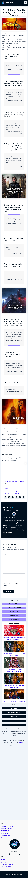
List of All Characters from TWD (11, 493)
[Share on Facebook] (5, 497)
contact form (22, 742)
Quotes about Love (14, 619)
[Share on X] (9, 497)
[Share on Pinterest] (12, 497)
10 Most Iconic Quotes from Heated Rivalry (14, 701)
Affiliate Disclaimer (6, 866)
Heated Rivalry (14, 708)
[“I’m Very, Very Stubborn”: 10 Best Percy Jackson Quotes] (14, 646)
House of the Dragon (14, 725)
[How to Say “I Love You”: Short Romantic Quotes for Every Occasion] (14, 630)
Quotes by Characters (7, 833)
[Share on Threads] (16, 497)
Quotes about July (14, 611)
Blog (12, 507)
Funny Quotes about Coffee (14, 607)
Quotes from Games (6, 832)
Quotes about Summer (14, 603)
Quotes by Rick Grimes (9, 486)
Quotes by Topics (5, 835)
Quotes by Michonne (8, 488)
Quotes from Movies (6, 828)
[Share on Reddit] (19, 497)
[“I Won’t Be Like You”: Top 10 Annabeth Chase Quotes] (14, 678)
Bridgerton (14, 716)
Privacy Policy (4, 862)
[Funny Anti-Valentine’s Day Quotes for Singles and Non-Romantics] (14, 662)
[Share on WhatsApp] (23, 497)
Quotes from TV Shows (7, 826)
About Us (3, 861)
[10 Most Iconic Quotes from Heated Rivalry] (14, 694)
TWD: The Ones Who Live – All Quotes (13, 481)
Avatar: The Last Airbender (14, 712)
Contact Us (4, 859)
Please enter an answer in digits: (10, 583)
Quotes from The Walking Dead (11, 491)
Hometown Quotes (14, 615)
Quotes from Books (6, 830)
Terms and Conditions (7, 864)
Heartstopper (14, 721)
